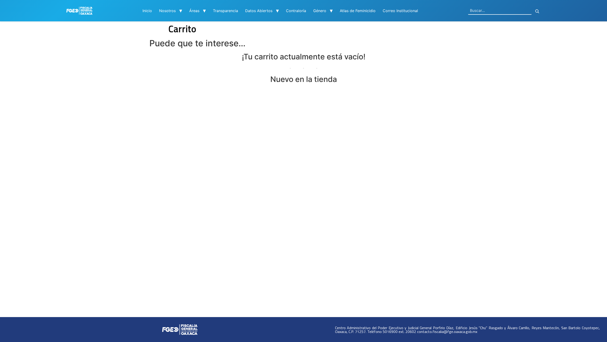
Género (319, 10)
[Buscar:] (500, 11)
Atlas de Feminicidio (358, 10)
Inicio (147, 10)
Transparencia (225, 10)
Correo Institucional (400, 10)
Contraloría (296, 10)
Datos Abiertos (258, 10)
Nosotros (167, 10)
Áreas (194, 10)
